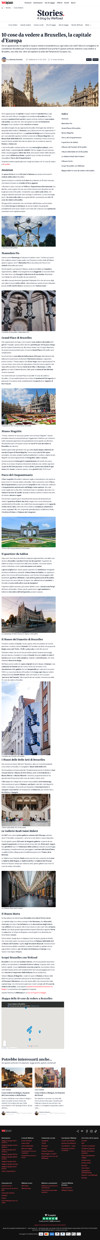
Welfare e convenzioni (49, 1183)
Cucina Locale (39, 25)
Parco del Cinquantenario (72, 138)
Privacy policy (86, 1163)
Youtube (44, 1148)
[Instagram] (91, 1131)
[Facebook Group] (82, 1131)
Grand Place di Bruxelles (71, 128)
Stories (8, 8)
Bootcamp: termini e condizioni (68, 1149)
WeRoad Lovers (26, 1183)
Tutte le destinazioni (8, 1171)
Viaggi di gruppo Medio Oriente (9, 1158)
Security (84, 1165)
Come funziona (26, 1141)
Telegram (45, 1146)
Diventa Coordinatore (68, 1143)
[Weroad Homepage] (14, 1131)
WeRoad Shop (26, 1188)
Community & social (48, 1138)
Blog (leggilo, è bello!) (49, 1154)
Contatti (84, 1141)
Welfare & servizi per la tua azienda (50, 1187)
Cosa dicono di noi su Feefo (28, 1156)
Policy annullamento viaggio (88, 1156)
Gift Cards (24, 1186)
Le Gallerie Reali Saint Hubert (73, 157)
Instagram (45, 1141)
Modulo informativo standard (88, 1152)
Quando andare (25, 25)
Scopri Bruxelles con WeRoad (73, 166)
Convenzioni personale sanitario (49, 1191)
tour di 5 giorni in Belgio (36, 993)
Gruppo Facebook (48, 1151)
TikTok (44, 1143)
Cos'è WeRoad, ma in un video (10, 1202)
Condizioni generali (88, 1148)
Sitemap (84, 1178)
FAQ (82, 1143)
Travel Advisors (66, 1188)
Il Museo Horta (67, 161)
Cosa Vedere (12, 25)
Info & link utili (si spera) (89, 1138)
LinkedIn (4, 1195)
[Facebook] (87, 1131)
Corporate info (7, 1183)
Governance (85, 1168)
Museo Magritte (68, 133)
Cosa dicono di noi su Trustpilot (28, 1152)
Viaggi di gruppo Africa (9, 1154)
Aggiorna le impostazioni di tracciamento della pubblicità (50, 1225)
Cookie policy (86, 1160)
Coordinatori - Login (68, 1146)
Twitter (4, 1198)
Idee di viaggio (64, 25)
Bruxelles (6, 164)
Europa (95, 59)
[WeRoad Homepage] (7, 2)
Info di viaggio (51, 25)
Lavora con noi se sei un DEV (10, 1189)
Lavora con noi (6, 1186)
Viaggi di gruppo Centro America (10, 1146)
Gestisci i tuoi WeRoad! (89, 1175)
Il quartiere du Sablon (70, 142)
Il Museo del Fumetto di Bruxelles (74, 147)
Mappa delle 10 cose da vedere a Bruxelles (78, 171)
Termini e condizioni (88, 1146)
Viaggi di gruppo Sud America (9, 1151)
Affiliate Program (67, 1190)
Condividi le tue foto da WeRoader (50, 1157)
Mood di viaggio (26, 1148)
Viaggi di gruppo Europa (10, 1164)
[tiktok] (95, 1131)
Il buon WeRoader (27, 1146)
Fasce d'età (25, 1143)
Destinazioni (6, 1138)
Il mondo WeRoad (27, 1138)
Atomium (65, 119)
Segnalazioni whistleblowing (86, 1172)
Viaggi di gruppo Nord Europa (9, 1167)
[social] (77, 1131)
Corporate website (8, 1193)
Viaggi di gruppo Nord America (9, 1142)
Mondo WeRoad (77, 25)
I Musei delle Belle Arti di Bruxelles (75, 152)
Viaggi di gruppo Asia (9, 1161)
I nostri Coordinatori (68, 1141)
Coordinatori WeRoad (68, 1138)
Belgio (89, 59)
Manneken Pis (67, 124)
